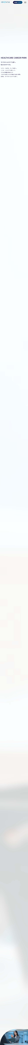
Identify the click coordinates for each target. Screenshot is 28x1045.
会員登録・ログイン (17, 2)
